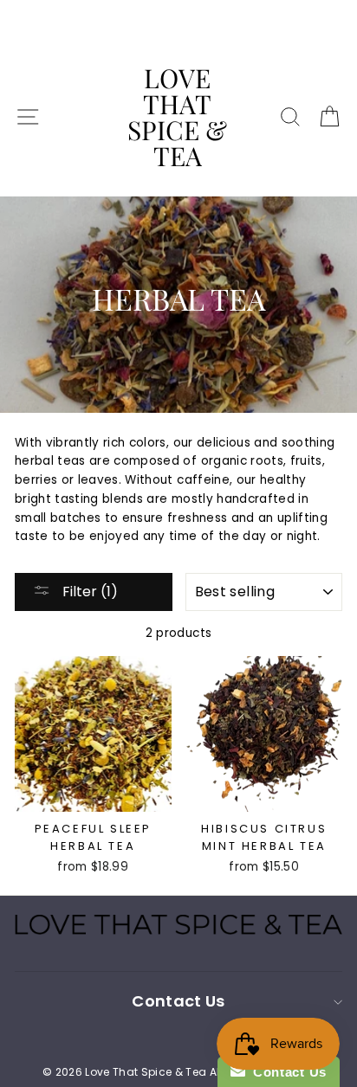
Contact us (178, 1001)
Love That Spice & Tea (177, 117)
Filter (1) (88, 591)
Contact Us (286, 1071)
